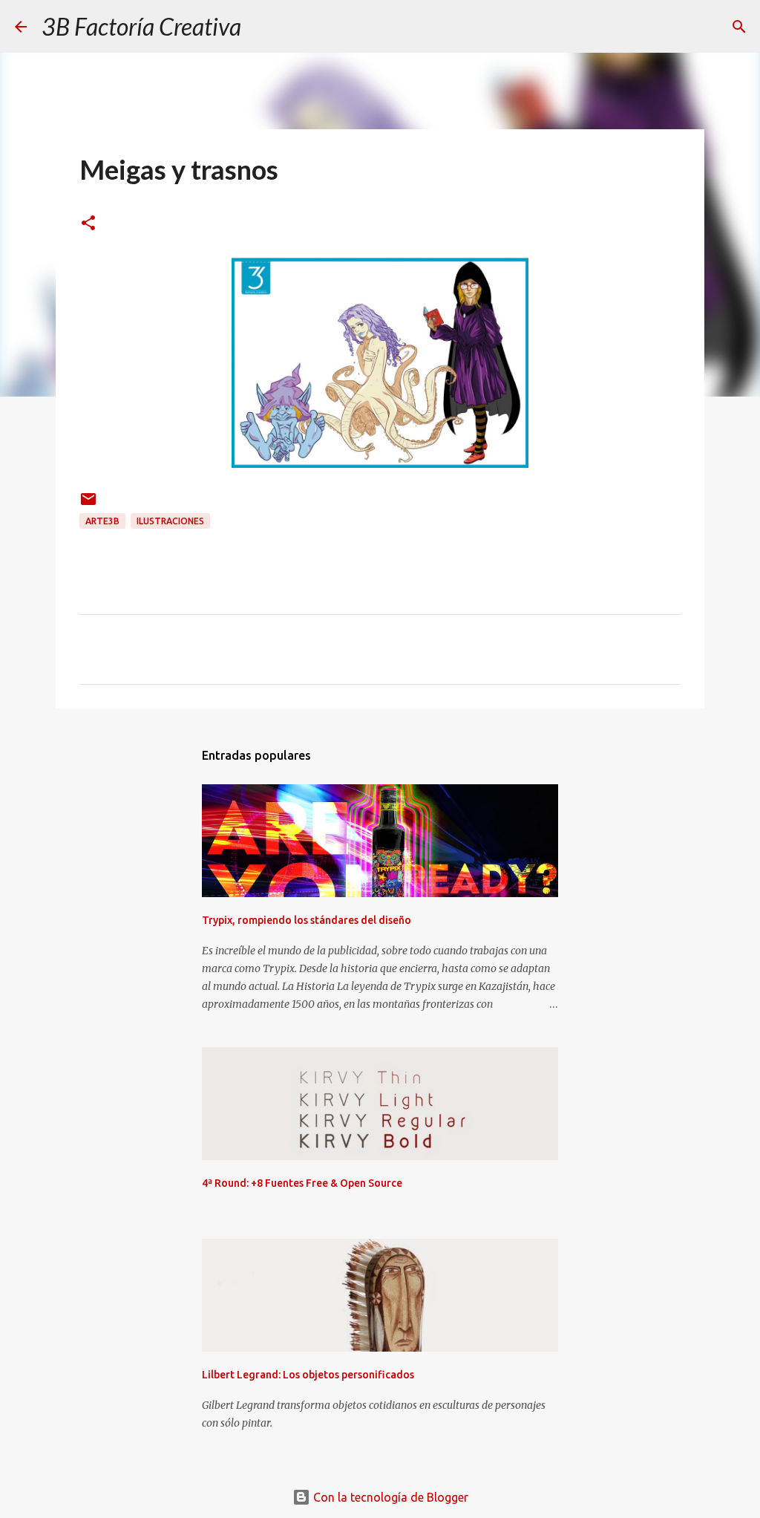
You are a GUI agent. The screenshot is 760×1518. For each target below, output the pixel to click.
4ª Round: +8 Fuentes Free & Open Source (302, 1183)
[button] (88, 224)
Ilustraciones (170, 521)
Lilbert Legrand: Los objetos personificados (308, 1375)
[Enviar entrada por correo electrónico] (88, 504)
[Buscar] (262, 27)
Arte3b (102, 521)
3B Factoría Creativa (141, 26)
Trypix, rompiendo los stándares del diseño (306, 920)
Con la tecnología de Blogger (389, 1497)
